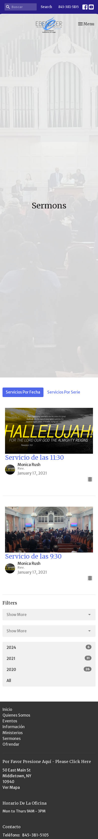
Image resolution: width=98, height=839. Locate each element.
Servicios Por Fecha (23, 392)
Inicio (7, 709)
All (9, 680)
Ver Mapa (11, 787)
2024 (48, 647)
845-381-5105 (68, 7)
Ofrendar (11, 744)
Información (14, 726)
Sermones (12, 738)
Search (46, 7)
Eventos (10, 721)
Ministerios (13, 732)
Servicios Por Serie (63, 392)
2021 (48, 658)
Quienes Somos (16, 715)
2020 (48, 669)
